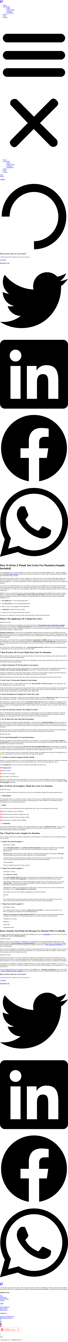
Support (5, 17)
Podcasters (9, 11)
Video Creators (11, 9)
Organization (10, 13)
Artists (8, 8)
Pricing (5, 14)
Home (5, 5)
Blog (4, 16)
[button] (34, 88)
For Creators (6, 6)
